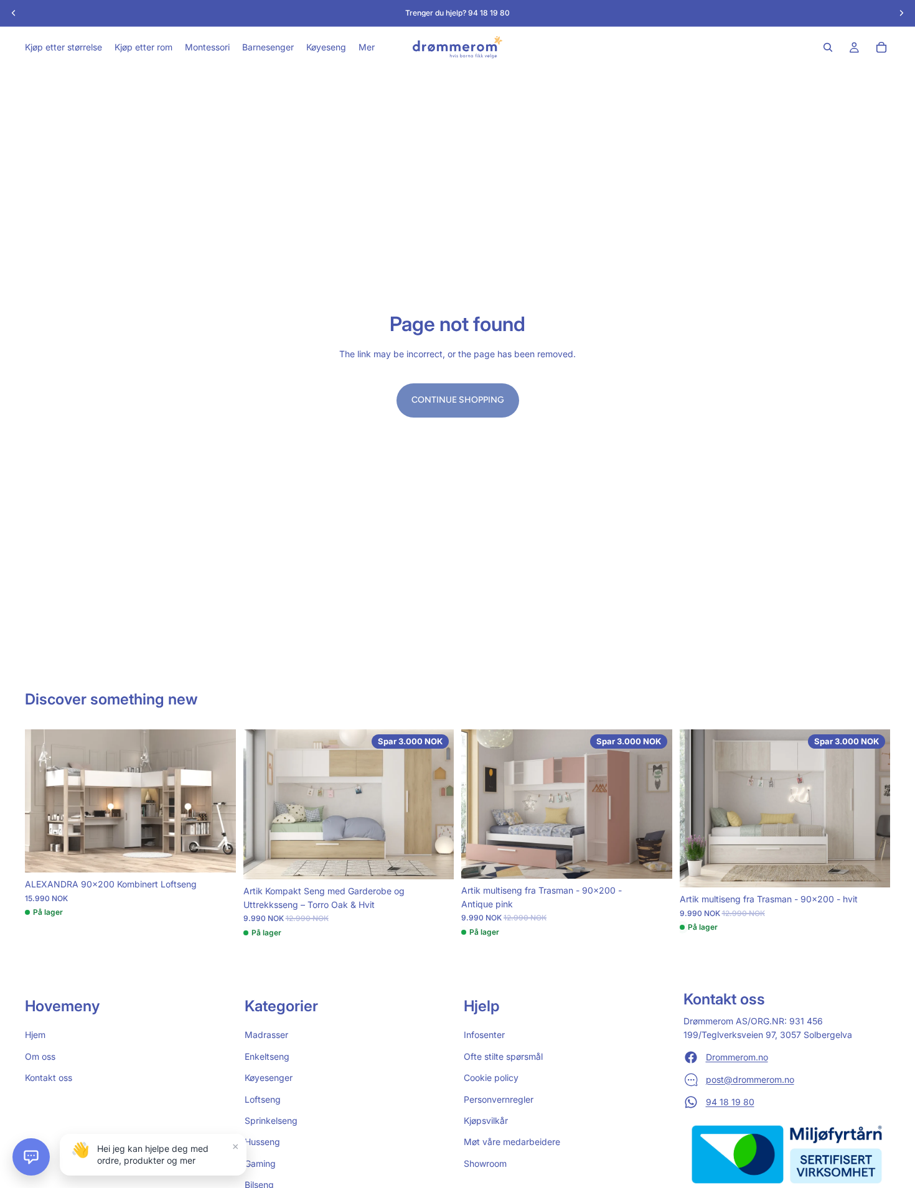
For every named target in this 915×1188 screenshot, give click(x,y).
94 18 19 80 (730, 1102)
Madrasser (266, 1035)
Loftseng (263, 1099)
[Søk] (828, 47)
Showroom (485, 1163)
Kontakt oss (48, 1077)
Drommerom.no (737, 1057)
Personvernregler (498, 1099)
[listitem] (366, 47)
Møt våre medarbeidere (512, 1141)
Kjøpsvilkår (486, 1120)
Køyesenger (269, 1077)
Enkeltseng (267, 1056)
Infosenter (484, 1035)
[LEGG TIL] (216, 854)
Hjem (35, 1035)
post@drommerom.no (750, 1079)
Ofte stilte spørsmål (503, 1056)
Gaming (260, 1163)
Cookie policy (491, 1077)
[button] (31, 1157)
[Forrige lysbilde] (43, 801)
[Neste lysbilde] (217, 801)
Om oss (40, 1056)
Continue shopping (457, 400)
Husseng (262, 1141)
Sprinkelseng (271, 1120)
